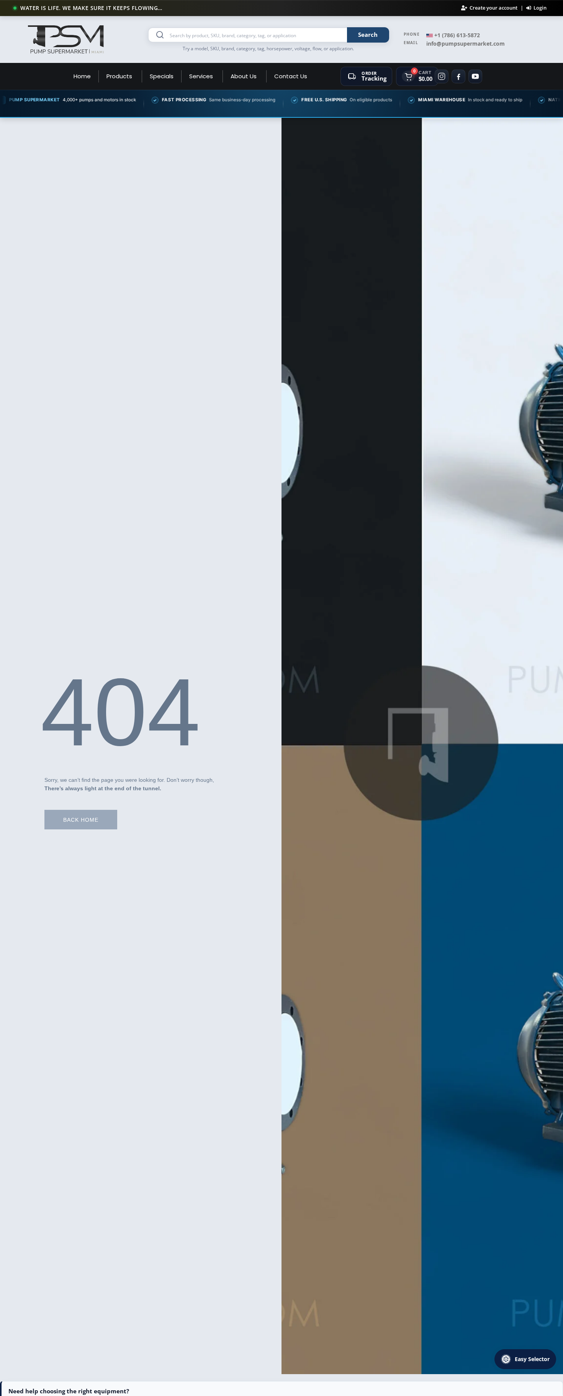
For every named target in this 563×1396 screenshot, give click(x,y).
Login (540, 8)
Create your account (493, 8)
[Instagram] (441, 76)
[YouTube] (475, 76)
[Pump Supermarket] (66, 39)
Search (368, 34)
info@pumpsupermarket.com (465, 43)
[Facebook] (458, 76)
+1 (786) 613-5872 (456, 35)
